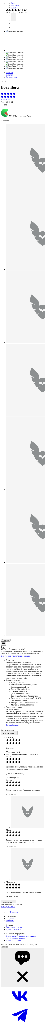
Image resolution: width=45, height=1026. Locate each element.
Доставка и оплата (14, 927)
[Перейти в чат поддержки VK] (19, 1005)
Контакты (10, 921)
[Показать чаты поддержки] (22, 967)
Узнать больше (12, 725)
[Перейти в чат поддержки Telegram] (19, 1024)
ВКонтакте (14, 912)
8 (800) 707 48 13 (8, 906)
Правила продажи (13, 940)
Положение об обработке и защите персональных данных (21, 937)
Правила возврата (13, 929)
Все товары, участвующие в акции (15, 656)
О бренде (10, 918)
